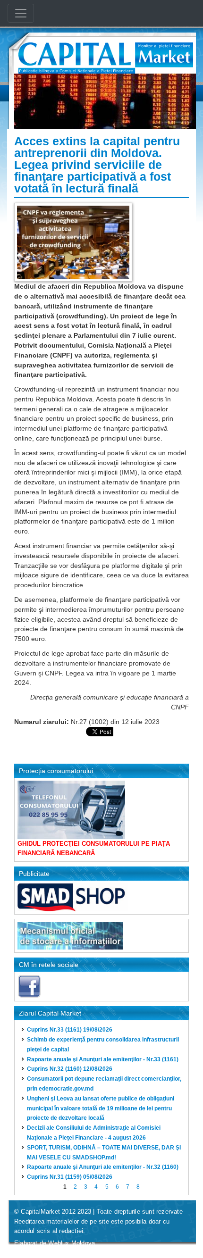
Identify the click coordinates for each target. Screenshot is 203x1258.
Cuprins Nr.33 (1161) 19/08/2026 (69, 1029)
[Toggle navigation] (21, 13)
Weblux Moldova (71, 1243)
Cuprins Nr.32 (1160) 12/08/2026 (69, 1069)
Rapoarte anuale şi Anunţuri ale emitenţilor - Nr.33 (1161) (102, 1059)
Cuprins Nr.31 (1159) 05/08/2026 (69, 1177)
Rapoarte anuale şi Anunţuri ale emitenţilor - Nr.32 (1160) (102, 1167)
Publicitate (34, 873)
